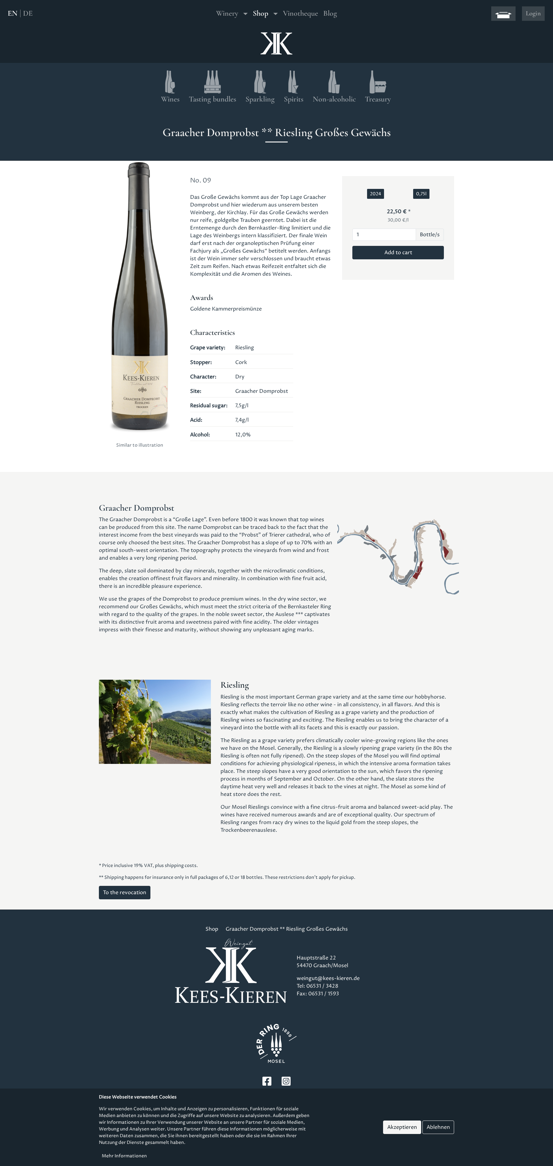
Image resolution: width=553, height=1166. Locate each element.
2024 (375, 194)
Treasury (378, 99)
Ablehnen (438, 1127)
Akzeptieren (402, 1127)
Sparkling (260, 99)
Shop (260, 13)
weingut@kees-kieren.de (328, 978)
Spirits (293, 99)
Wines (170, 99)
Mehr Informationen (124, 1156)
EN (13, 13)
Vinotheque (300, 13)
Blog (330, 13)
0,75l (421, 194)
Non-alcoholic (334, 99)
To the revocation (124, 892)
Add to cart (398, 252)
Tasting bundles (212, 99)
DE (28, 13)
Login (533, 13)
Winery (227, 13)
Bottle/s (430, 234)
